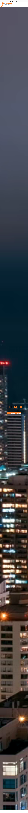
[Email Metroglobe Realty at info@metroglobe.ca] (12, 1)
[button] (26, 4)
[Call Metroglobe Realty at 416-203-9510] (10, 1)
